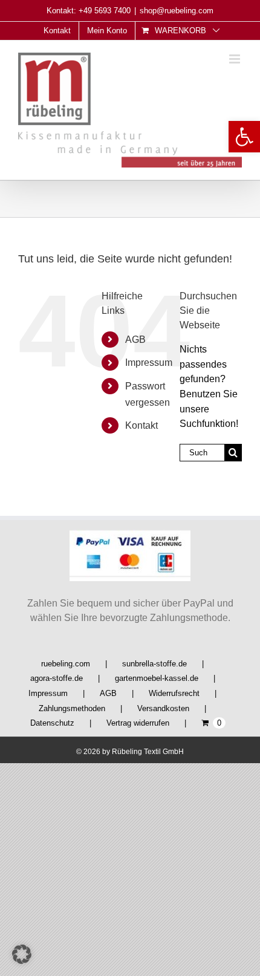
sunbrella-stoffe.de (154, 663)
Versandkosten (163, 708)
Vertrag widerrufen (137, 722)
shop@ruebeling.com (176, 10)
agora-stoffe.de (56, 678)
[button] (244, 136)
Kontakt (141, 425)
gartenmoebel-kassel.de (156, 678)
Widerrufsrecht (174, 693)
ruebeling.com (65, 663)
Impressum (148, 362)
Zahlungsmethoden (72, 708)
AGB (135, 339)
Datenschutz (52, 722)
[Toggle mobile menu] (235, 59)
